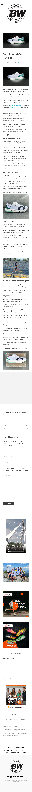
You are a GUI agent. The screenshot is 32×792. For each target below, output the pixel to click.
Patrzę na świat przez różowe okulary (14, 719)
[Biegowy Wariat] (16, 13)
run (15, 412)
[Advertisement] (16, 388)
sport (4, 414)
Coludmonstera (16, 106)
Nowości (17, 64)
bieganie (8, 412)
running (24, 412)
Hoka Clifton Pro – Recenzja (11, 726)
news (12, 412)
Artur (18, 62)
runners (19, 412)
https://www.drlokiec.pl (9, 658)
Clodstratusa (13, 108)
